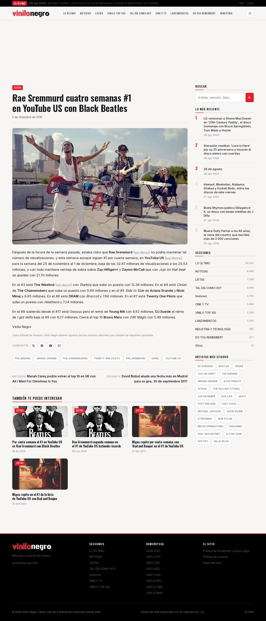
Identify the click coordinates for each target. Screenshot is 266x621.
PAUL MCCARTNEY (209, 433)
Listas (250, 3)
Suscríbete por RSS (25, 563)
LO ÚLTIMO (96, 550)
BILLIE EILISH (221, 441)
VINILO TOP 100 (99, 587)
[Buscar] (250, 13)
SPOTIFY (203, 441)
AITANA (202, 388)
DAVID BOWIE (235, 411)
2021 (153, 580)
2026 (153, 550)
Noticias (85, 13)
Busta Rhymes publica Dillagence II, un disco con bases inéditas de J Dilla (228, 211)
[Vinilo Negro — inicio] (30, 13)
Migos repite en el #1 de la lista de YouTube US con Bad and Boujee (34, 496)
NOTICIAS (95, 556)
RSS (242, 3)
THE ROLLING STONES (226, 388)
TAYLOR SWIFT (207, 373)
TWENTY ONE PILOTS (107, 358)
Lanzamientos (179, 13)
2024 (153, 562)
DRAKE (239, 366)
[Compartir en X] (33, 345)
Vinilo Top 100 (116, 13)
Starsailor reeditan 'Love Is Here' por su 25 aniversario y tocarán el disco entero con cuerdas (227, 149)
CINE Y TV (96, 580)
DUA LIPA (226, 396)
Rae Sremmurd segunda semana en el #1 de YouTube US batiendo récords (96, 444)
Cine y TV (161, 13)
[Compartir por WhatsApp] (50, 345)
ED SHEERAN (205, 366)
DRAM (155, 358)
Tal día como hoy (140, 13)
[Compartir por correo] (59, 345)
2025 (153, 556)
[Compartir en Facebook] (41, 345)
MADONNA (235, 426)
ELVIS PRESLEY (232, 381)
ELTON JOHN (234, 433)
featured (95, 574)
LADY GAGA (229, 403)
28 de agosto (213, 169)
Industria (226, 13)
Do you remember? (204, 13)
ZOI (202, 611)
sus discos (142, 252)
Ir (250, 97)
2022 (153, 574)
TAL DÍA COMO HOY (102, 568)
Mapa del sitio (212, 562)
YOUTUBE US (173, 358)
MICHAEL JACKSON (209, 411)
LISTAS (17, 87)
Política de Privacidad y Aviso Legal (226, 550)
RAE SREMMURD (135, 358)
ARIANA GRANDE (47, 358)
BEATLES (224, 366)
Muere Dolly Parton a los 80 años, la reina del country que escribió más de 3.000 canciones (227, 235)
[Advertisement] (133, 49)
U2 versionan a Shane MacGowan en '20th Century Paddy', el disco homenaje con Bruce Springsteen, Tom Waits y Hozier (228, 124)
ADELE (242, 396)
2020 (154, 587)
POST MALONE (207, 403)
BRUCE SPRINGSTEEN (210, 426)
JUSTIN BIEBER (206, 396)
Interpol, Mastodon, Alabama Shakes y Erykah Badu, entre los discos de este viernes (226, 188)
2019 (154, 593)
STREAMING (205, 418)
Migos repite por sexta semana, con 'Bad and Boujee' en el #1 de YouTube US (157, 444)
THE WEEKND (22, 358)
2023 (153, 568)
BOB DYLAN (225, 418)
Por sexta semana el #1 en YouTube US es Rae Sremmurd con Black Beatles (37, 444)
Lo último (69, 13)
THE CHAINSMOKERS (75, 358)
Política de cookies (215, 556)
